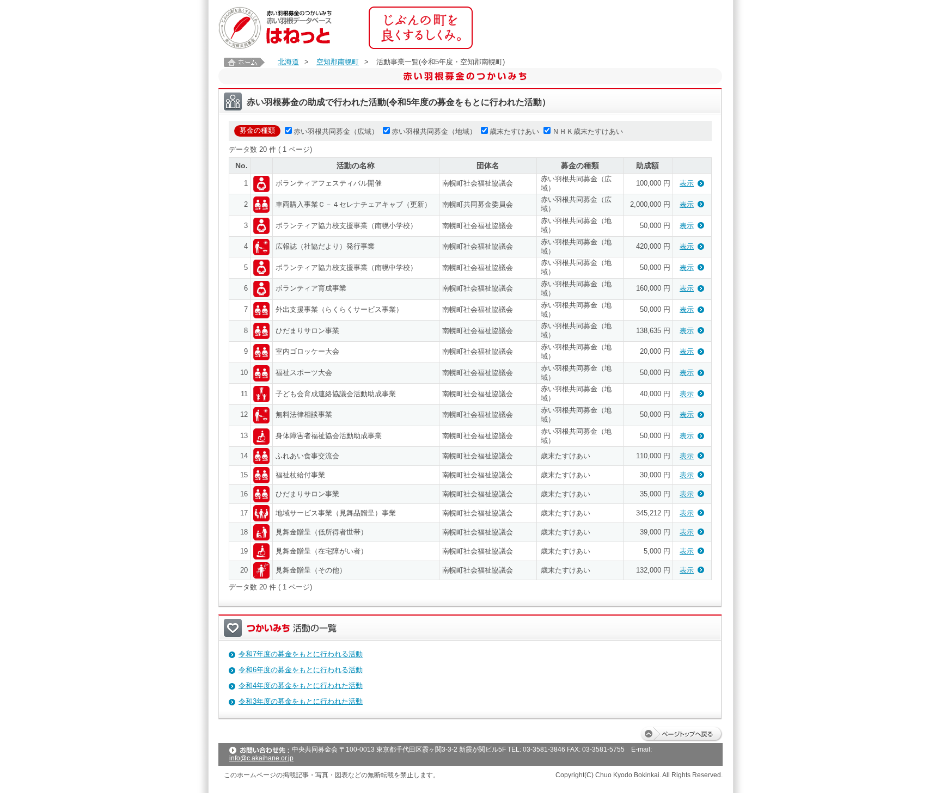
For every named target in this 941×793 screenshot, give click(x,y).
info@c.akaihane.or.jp (261, 758)
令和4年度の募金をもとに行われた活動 (301, 685)
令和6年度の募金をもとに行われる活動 (301, 670)
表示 (687, 183)
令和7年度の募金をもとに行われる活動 (301, 654)
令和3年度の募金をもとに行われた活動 (301, 701)
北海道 (288, 62)
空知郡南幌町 (337, 62)
